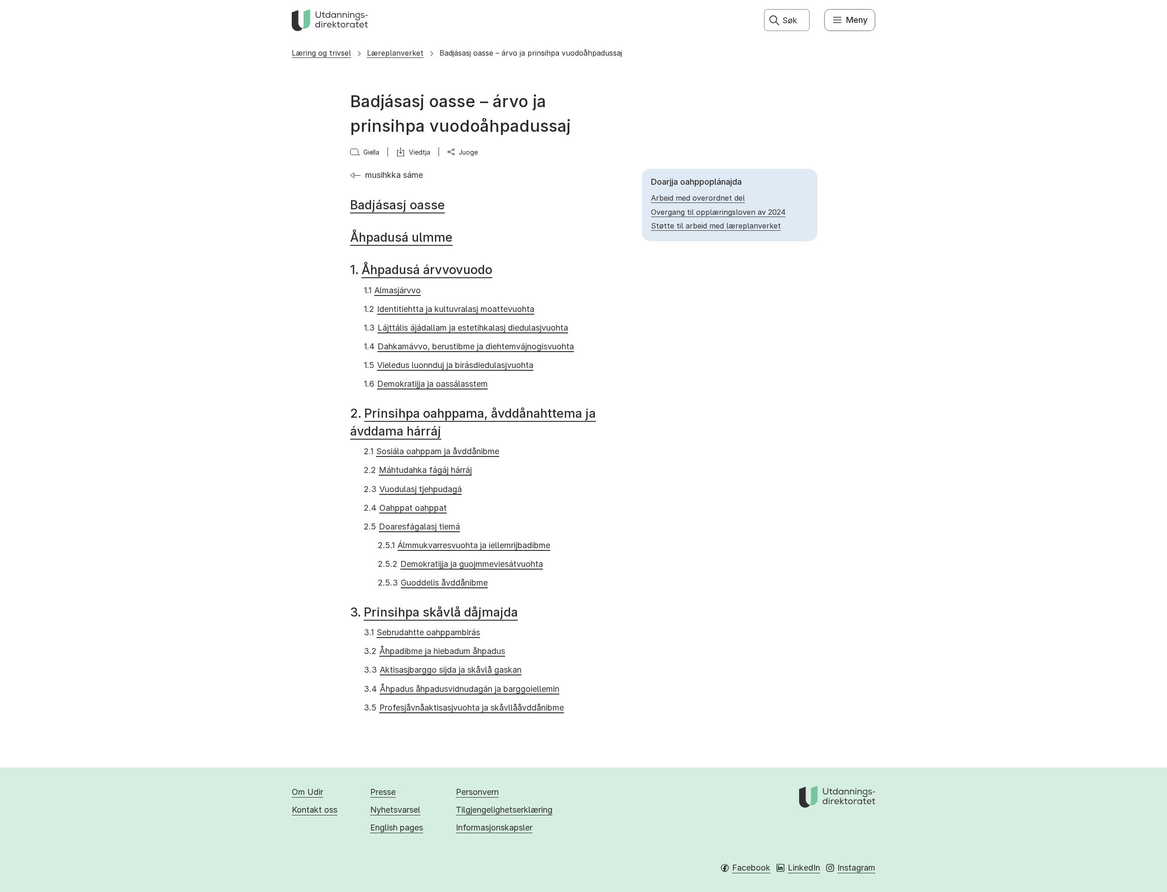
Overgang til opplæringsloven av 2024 (718, 212)
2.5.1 (464, 545)
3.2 (434, 651)
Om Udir (307, 792)
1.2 (449, 309)
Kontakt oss (314, 809)
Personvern (477, 792)
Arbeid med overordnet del (698, 197)
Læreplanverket (395, 52)
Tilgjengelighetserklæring (504, 809)
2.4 (405, 508)
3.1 (422, 632)
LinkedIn (804, 867)
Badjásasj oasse (397, 205)
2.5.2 (460, 564)
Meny (857, 20)
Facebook (751, 867)
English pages (396, 827)
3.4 (461, 689)
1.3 (466, 327)
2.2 (418, 470)
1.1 (392, 290)
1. (421, 269)
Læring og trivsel (321, 52)
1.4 (469, 346)
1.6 (426, 384)
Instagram (856, 867)
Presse (383, 792)
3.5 (464, 707)
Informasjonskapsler (494, 827)
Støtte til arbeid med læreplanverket (716, 225)
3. (434, 612)
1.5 (448, 365)
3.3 (443, 669)
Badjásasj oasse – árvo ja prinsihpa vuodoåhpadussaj (530, 52)
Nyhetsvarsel (395, 809)
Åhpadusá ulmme (401, 237)
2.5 (412, 526)
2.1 (431, 451)
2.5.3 (433, 582)
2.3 (413, 489)
